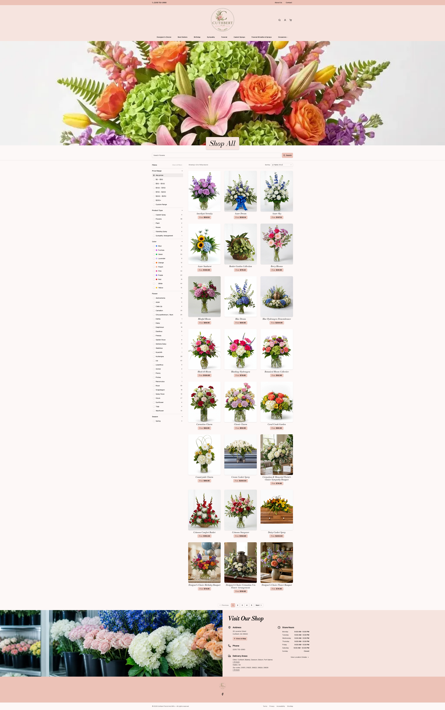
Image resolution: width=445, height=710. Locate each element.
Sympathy (211, 37)
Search (289, 155)
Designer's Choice (164, 37)
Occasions (282, 37)
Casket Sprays (239, 37)
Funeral (224, 37)
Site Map (290, 706)
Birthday (197, 37)
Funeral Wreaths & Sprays (262, 37)
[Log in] (285, 20)
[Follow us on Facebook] (222, 694)
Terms (265, 706)
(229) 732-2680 (160, 3)
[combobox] (282, 165)
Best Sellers (182, 37)
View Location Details (299, 657)
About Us (278, 3)
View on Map (241, 639)
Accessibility (281, 706)
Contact (289, 3)
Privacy (271, 706)
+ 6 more (236, 662)
